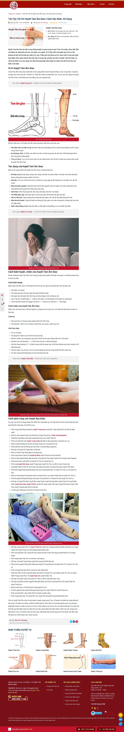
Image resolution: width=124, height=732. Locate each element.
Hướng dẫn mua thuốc (72, 686)
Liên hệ (111, 4)
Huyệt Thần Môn (27, 359)
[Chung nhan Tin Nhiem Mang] (110, 713)
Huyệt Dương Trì (26, 83)
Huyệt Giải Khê (96, 650)
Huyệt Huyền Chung (70, 650)
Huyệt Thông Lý (96, 671)
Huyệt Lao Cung (26, 212)
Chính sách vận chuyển (72, 704)
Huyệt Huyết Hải (41, 671)
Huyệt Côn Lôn (13, 671)
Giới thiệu (78, 4)
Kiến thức (91, 4)
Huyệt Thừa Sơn (14, 650)
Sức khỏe (50, 690)
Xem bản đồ (12, 692)
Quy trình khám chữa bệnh (73, 693)
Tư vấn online (108, 729)
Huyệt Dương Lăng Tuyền (72, 671)
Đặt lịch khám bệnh (71, 690)
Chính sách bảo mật (71, 700)
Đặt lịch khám (87, 729)
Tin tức (102, 4)
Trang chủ (67, 4)
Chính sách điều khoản (72, 697)
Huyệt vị (18, 14)
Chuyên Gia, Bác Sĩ (53, 686)
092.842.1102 (35, 690)
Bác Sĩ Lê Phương (43, 22)
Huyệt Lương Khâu (42, 650)
